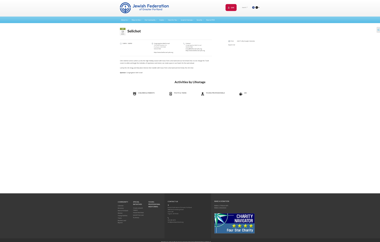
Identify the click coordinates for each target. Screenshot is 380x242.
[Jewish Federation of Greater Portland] (144, 8)
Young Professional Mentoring (154, 204)
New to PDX (210, 20)
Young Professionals (215, 93)
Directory (121, 208)
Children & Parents (146, 93)
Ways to (136, 20)
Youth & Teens (180, 93)
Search (244, 7)
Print (232, 41)
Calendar (121, 206)
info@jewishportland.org (175, 222)
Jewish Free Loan (138, 215)
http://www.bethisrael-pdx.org (163, 52)
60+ (245, 93)
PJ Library (136, 217)
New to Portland (123, 210)
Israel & (187, 20)
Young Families (122, 215)
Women (120, 213)
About (124, 20)
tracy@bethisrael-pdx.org (194, 49)
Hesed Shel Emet (138, 212)
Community (123, 202)
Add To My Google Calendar (246, 41)
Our (150, 20)
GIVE (232, 8)
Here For (172, 20)
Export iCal (231, 45)
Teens (120, 218)
